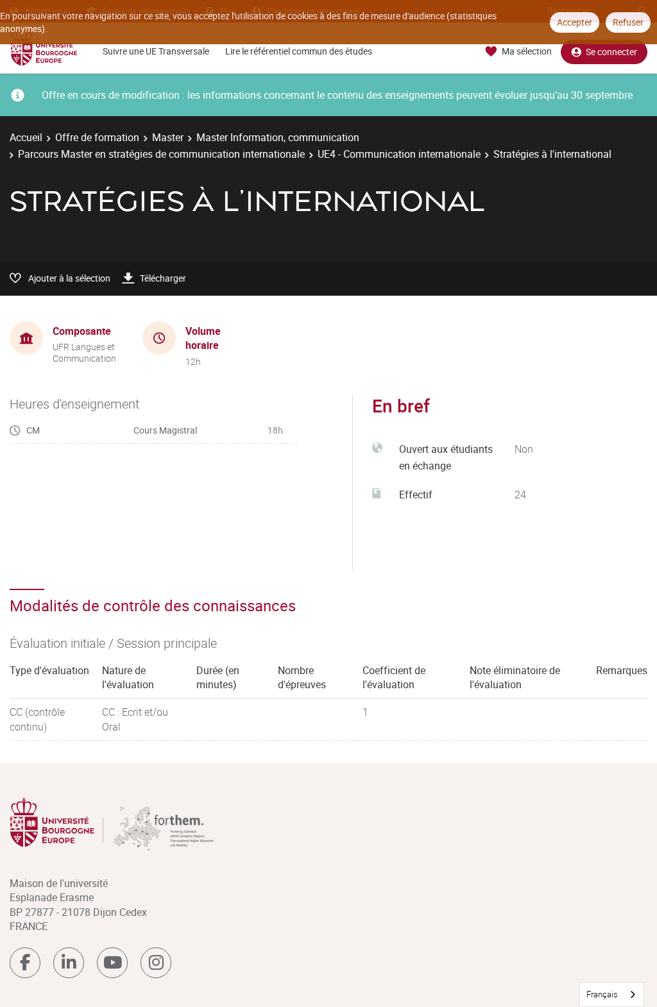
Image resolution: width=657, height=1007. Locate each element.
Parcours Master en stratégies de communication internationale (161, 154)
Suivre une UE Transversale (156, 51)
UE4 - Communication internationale (399, 154)
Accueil (26, 137)
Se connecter (611, 52)
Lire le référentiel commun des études (298, 51)
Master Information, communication (277, 137)
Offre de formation (97, 137)
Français (602, 994)
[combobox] (611, 994)
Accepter (574, 22)
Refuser (628, 22)
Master (167, 137)
